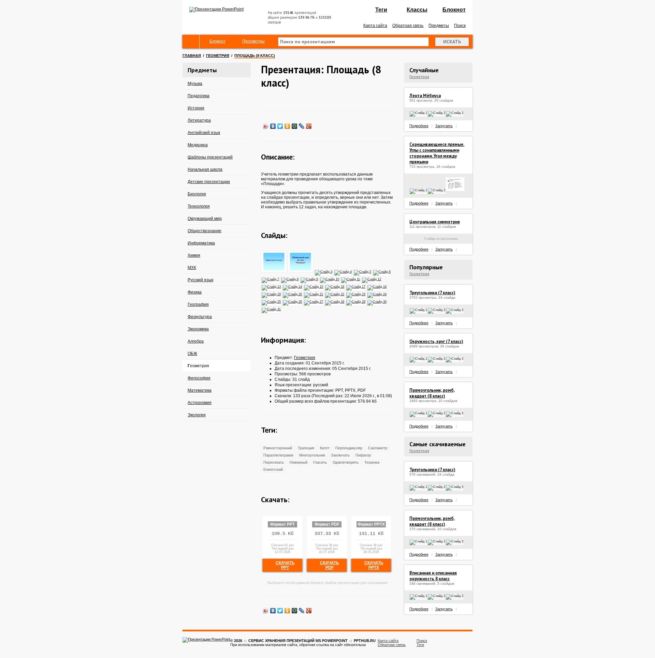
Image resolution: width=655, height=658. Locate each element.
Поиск (460, 25)
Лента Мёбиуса (425, 96)
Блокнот (454, 10)
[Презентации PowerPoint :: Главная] (216, 9)
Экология (197, 415)
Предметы (438, 25)
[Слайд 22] (335, 293)
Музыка (195, 83)
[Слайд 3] (324, 271)
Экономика (198, 329)
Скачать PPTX (373, 565)
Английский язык (204, 132)
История (196, 108)
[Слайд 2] (301, 271)
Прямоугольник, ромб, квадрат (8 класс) (432, 393)
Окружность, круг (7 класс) (436, 341)
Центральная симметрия (434, 222)
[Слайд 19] (271, 293)
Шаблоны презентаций (210, 157)
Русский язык (200, 280)
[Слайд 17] (356, 286)
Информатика (201, 243)
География (198, 304)
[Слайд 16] (335, 286)
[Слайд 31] (271, 308)
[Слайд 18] (377, 286)
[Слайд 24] (377, 293)
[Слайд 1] (274, 271)
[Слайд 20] (292, 293)
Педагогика (198, 95)
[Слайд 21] (313, 293)
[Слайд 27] (313, 301)
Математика (200, 390)
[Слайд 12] (371, 278)
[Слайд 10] (329, 278)
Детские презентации (209, 181)
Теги (381, 10)
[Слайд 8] (290, 278)
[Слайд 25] (271, 301)
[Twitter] (280, 126)
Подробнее (418, 126)
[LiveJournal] (301, 126)
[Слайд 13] (271, 286)
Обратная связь (407, 25)
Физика (195, 292)
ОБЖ (192, 353)
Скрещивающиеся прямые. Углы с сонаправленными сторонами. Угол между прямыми (436, 153)
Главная (192, 56)
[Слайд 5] (363, 271)
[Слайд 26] (292, 301)
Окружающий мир (205, 218)
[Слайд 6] (382, 271)
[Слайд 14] (292, 286)
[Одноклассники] (287, 126)
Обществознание (204, 230)
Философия (199, 378)
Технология (199, 206)
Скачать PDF (329, 565)
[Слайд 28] (335, 301)
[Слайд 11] (350, 278)
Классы (417, 10)
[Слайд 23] (356, 293)
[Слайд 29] (356, 301)
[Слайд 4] (343, 271)
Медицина (198, 145)
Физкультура (200, 316)
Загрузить (444, 126)
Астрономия (200, 402)
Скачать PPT (285, 565)
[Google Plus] (308, 126)
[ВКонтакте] (273, 126)
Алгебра (196, 341)
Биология (197, 194)
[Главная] (191, 41)
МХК (192, 267)
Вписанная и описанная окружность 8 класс (433, 576)
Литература (199, 120)
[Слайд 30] (377, 301)
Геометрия (217, 56)
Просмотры (253, 41)
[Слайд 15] (313, 286)
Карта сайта (375, 25)
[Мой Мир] (294, 126)
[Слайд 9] (309, 278)
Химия (194, 255)
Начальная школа (205, 169)
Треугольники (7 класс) (432, 293)
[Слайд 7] (270, 278)
